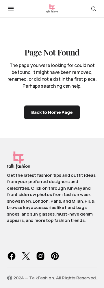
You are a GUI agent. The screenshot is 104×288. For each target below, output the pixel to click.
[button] (10, 8)
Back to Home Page (52, 112)
